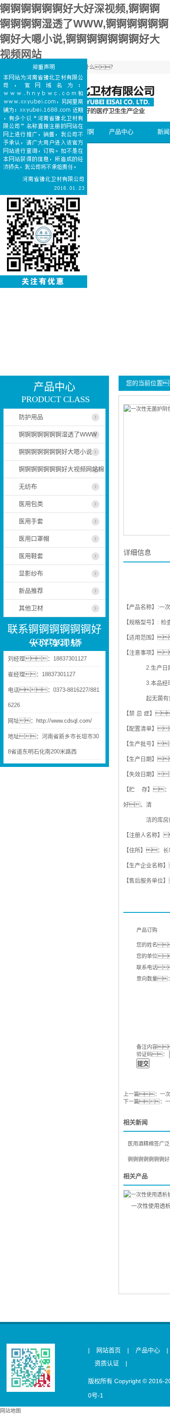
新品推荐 (31, 590)
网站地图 (10, 1411)
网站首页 (108, 1350)
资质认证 (107, 1363)
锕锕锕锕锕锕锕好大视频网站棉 (61, 469)
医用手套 (31, 521)
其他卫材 (31, 608)
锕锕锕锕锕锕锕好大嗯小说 (55, 451)
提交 (143, 1063)
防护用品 (31, 416)
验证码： (152, 1054)
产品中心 (121, 131)
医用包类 (31, 503)
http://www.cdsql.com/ (64, 720)
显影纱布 (31, 573)
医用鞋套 (31, 555)
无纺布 (28, 486)
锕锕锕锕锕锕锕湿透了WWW (58, 434)
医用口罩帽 (34, 538)
